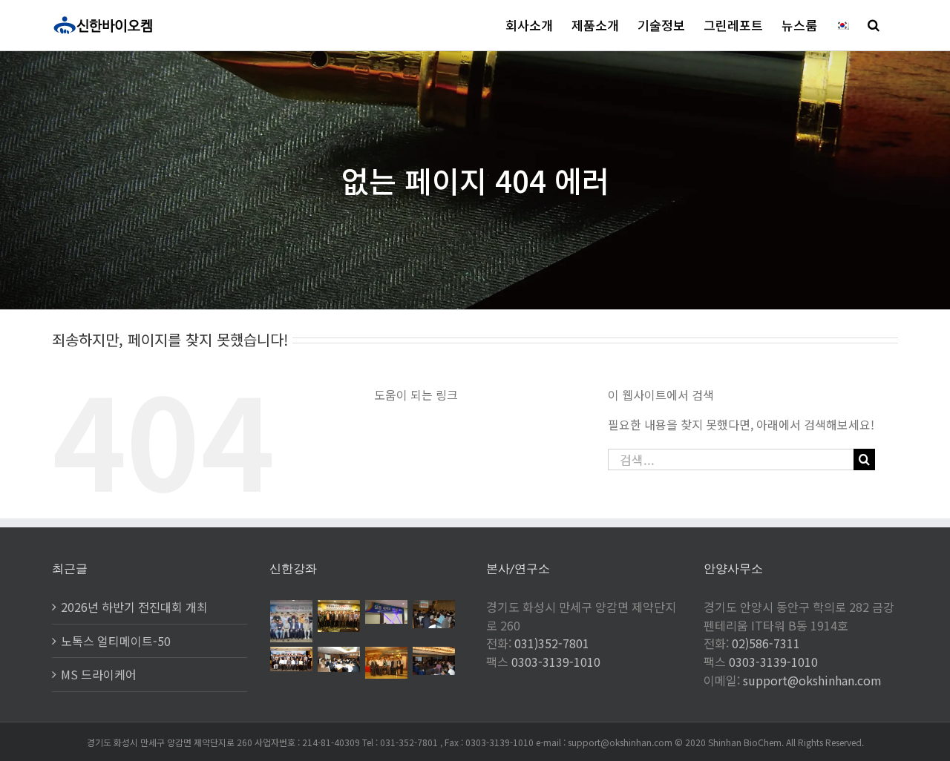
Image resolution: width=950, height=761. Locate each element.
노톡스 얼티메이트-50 (116, 641)
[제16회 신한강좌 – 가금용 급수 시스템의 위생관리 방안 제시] (386, 612)
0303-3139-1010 (555, 662)
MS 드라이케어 (99, 674)
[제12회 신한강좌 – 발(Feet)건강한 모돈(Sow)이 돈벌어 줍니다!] (386, 663)
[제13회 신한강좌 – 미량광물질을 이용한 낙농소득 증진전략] (339, 659)
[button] (873, 25)
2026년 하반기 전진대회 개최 (134, 607)
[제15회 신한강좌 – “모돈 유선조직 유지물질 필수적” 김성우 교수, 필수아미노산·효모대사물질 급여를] (434, 614)
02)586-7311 (766, 643)
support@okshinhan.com (812, 680)
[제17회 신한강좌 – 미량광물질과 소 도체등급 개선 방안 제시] (339, 616)
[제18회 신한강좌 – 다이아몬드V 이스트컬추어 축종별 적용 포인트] (291, 621)
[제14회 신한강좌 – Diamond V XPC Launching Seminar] (291, 659)
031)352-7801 (551, 643)
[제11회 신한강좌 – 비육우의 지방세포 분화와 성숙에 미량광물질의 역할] (434, 661)
